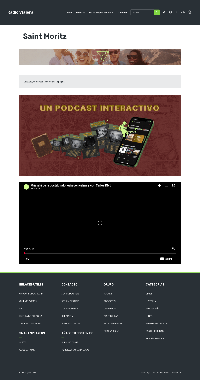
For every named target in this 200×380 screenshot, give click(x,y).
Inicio (69, 12)
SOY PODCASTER (70, 293)
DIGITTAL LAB (111, 316)
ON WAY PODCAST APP (31, 293)
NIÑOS (149, 316)
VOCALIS (108, 293)
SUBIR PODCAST (69, 342)
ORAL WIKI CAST (112, 331)
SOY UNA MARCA (69, 308)
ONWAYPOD (110, 308)
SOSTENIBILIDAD (155, 331)
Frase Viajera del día (100, 12)
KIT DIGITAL (67, 316)
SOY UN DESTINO (70, 301)
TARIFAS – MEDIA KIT (30, 323)
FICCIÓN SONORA (155, 338)
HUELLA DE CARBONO (30, 316)
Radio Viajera (20, 12)
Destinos (122, 12)
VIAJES (149, 293)
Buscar (157, 12)
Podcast (80, 12)
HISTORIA (151, 301)
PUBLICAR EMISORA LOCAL (75, 349)
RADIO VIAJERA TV (113, 323)
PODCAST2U (110, 301)
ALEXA (22, 342)
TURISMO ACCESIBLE (156, 323)
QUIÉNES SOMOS (28, 301)
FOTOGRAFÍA (152, 308)
